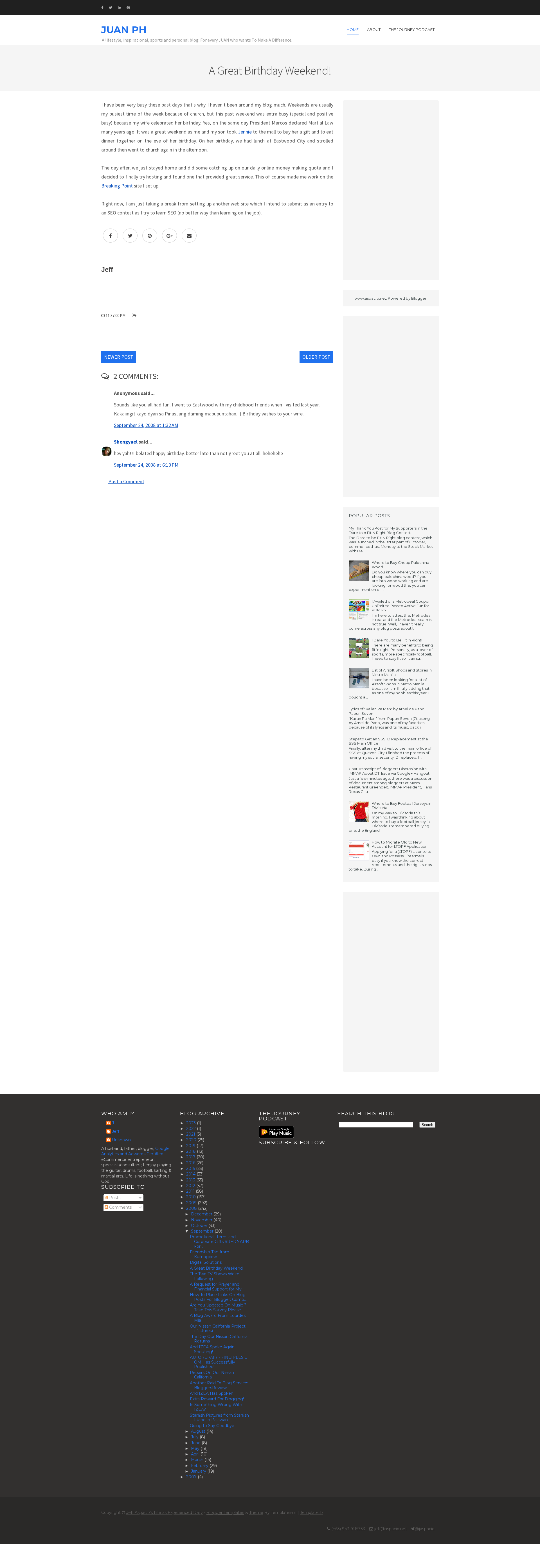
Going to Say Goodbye (212, 1425)
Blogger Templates (225, 1512)
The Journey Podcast (412, 29)
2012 (191, 1185)
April (196, 1454)
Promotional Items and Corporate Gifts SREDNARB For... (219, 1241)
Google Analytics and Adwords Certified (135, 1151)
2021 (191, 1134)
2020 (191, 1139)
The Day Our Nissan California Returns (219, 1339)
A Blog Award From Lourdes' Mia (218, 1318)
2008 (192, 1208)
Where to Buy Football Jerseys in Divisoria (401, 805)
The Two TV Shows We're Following (214, 1276)
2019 (191, 1145)
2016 (191, 1162)
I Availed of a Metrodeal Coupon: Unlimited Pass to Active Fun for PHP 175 (401, 605)
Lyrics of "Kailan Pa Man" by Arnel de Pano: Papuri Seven (387, 711)
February (200, 1465)
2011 (191, 1191)
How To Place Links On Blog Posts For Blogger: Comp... (218, 1297)
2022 (191, 1128)
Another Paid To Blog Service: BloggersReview (219, 1385)
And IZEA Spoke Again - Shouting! (213, 1349)
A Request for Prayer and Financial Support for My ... (217, 1287)
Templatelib (311, 1512)
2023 (191, 1122)
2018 (191, 1151)
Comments (120, 1207)
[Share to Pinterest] (150, 235)
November (202, 1219)
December (202, 1214)
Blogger (418, 298)
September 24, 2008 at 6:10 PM (146, 465)
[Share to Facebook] (110, 235)
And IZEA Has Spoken (211, 1393)
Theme (256, 1512)
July (195, 1436)
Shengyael (126, 441)
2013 (191, 1180)
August (198, 1431)
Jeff (115, 1131)
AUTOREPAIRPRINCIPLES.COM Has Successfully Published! (218, 1362)
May (196, 1448)
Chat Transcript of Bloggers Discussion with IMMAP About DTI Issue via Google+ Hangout (389, 771)
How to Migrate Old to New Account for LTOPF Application (400, 844)
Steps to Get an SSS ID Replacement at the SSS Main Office (388, 741)
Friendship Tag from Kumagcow (209, 1254)
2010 (191, 1196)
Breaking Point (117, 185)
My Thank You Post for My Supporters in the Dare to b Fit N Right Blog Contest (388, 530)
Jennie (245, 131)
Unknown (121, 1140)
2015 (191, 1168)
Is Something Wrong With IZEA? (216, 1407)
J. (113, 1123)
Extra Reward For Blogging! (217, 1398)
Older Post (316, 357)
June (196, 1442)
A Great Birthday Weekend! (217, 1268)
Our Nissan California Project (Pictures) (218, 1328)
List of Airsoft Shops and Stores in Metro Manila (402, 672)
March (197, 1459)
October (199, 1225)
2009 (192, 1202)
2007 (192, 1476)
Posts (114, 1197)
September (203, 1231)
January (199, 1471)
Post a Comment (126, 481)
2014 (191, 1174)
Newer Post (118, 357)
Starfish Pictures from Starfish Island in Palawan (219, 1418)
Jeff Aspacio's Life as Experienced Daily (164, 1512)
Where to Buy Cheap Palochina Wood (400, 564)
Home (353, 29)
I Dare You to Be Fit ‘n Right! (397, 640)
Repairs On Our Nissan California (212, 1375)
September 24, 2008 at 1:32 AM (146, 425)
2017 (191, 1156)
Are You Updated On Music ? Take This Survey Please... (218, 1307)
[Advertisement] (391, 190)
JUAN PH (124, 30)
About (374, 29)
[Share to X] (130, 235)
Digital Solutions (206, 1262)
